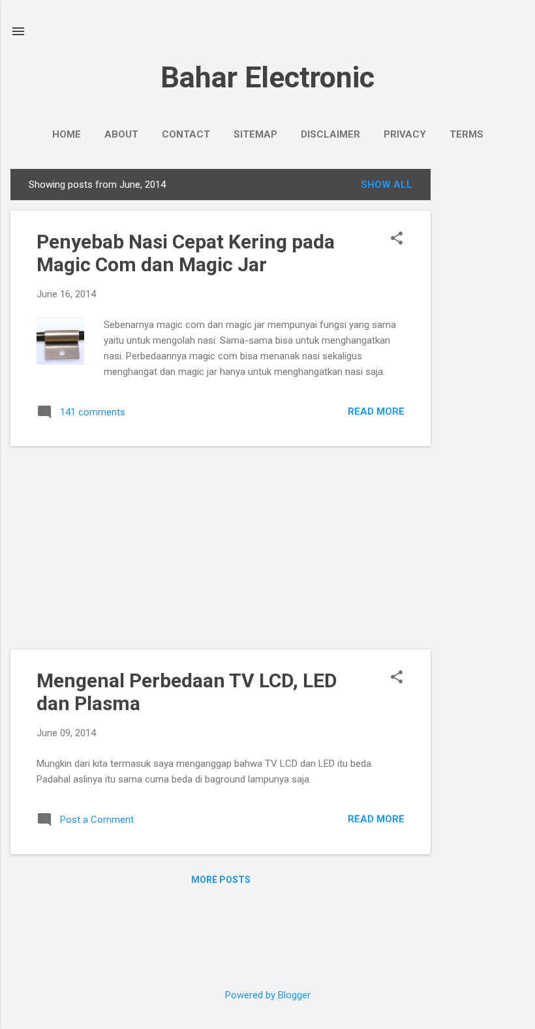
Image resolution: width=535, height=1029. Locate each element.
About (121, 134)
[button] (397, 239)
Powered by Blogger (268, 995)
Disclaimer (330, 134)
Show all (386, 184)
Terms (466, 134)
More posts (221, 879)
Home (66, 134)
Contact (186, 134)
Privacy (405, 134)
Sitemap (255, 134)
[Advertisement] (483, 364)
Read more (376, 411)
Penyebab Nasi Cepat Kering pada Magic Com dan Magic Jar (186, 253)
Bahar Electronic (267, 77)
